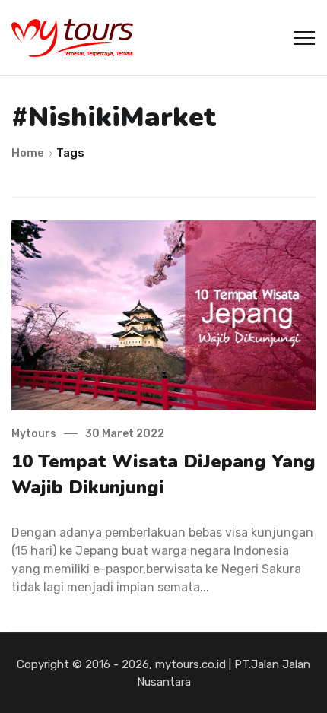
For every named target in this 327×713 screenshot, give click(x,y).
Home (28, 153)
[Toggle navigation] (304, 38)
